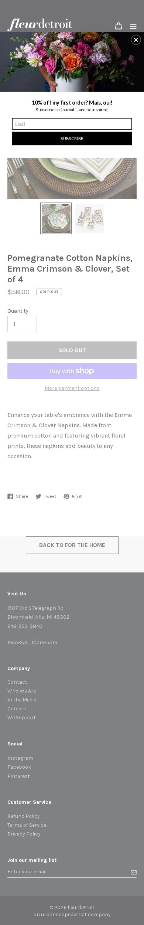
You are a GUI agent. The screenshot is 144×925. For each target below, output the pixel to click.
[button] (135, 39)
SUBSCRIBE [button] (72, 138)
